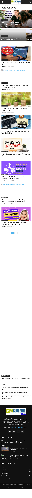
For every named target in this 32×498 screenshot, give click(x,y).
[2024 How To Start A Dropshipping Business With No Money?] (16, 168)
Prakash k (3, 26)
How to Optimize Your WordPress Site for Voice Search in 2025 (16, 379)
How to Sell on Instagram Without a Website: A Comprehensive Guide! (13, 223)
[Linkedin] (14, 431)
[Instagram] (9, 431)
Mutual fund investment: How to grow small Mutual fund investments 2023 (14, 201)
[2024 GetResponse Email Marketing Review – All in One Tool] (5, 444)
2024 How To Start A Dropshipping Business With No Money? (13, 178)
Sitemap (28, 484)
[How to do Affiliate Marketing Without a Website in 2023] (16, 122)
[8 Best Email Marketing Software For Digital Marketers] (5, 449)
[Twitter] (22, 431)
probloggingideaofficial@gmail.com (19, 427)
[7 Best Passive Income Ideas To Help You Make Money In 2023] (16, 145)
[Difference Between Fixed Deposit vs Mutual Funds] (16, 99)
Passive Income (5, 20)
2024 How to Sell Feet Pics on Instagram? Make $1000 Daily (15, 393)
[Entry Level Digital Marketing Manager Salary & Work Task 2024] (13, 36)
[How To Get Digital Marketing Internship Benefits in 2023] (16, 19)
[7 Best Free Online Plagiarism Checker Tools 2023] (5, 457)
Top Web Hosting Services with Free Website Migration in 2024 (15, 388)
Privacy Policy (13, 484)
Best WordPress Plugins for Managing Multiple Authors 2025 (15, 383)
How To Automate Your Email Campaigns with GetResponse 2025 (13, 397)
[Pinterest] (18, 431)
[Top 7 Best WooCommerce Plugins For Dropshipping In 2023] (16, 76)
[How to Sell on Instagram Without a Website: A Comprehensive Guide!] (16, 214)
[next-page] (18, 233)
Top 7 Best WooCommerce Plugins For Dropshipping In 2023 (14, 86)
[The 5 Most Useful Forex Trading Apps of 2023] (16, 53)
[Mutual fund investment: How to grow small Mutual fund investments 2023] (16, 191)
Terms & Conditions (21, 484)
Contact (7, 484)
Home (2, 5)
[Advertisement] (16, 304)
